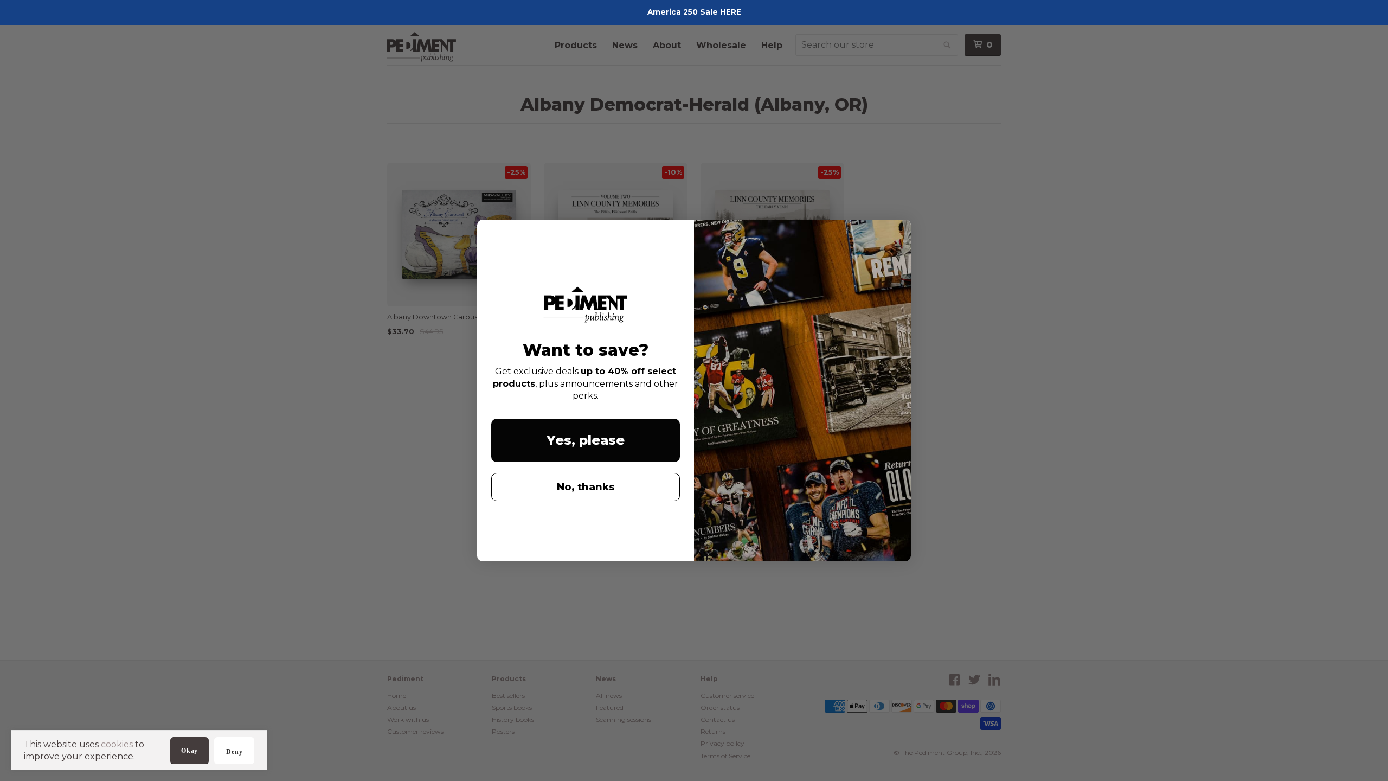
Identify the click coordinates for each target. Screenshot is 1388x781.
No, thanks (586, 487)
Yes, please (586, 440)
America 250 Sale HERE (694, 12)
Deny (234, 752)
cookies (117, 744)
